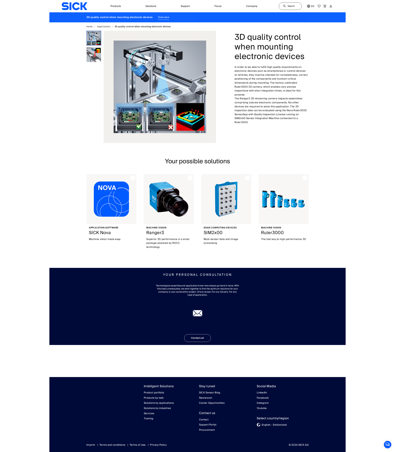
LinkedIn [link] (262, 393)
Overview (163, 17)
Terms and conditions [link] (112, 445)
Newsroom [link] (205, 398)
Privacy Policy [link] (158, 445)
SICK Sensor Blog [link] (209, 393)
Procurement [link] (207, 430)
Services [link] (149, 414)
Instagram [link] (263, 403)
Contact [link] (203, 420)
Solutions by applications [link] (159, 403)
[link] (74, 6)
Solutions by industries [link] (157, 408)
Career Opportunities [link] (212, 403)
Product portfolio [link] (154, 393)
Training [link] (148, 419)
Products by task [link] (154, 398)
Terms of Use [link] (138, 445)
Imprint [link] (91, 445)
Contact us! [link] (197, 338)
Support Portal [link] (207, 425)
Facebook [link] (263, 398)
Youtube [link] (262, 408)
